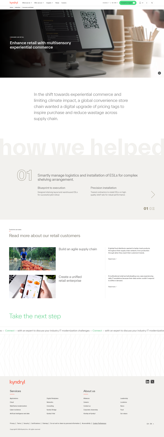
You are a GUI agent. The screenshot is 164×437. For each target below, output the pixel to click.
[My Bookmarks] (146, 3)
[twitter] (152, 381)
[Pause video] (159, 73)
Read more (112, 259)
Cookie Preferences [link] (99, 423)
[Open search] (152, 3)
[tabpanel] (82, 182)
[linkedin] (147, 381)
